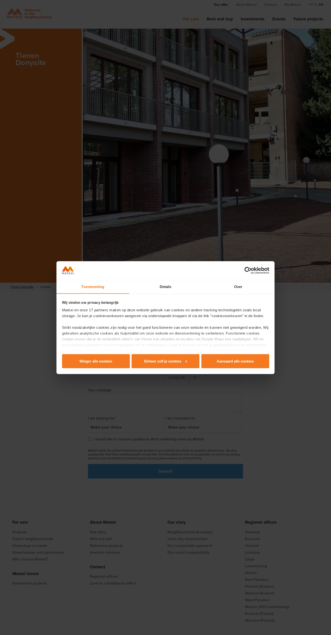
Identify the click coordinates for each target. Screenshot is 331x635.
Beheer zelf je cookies (162, 361)
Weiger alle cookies (95, 361)
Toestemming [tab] (92, 286)
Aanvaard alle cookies (235, 361)
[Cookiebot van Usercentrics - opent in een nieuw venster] (248, 270)
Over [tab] (238, 286)
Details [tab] (166, 286)
